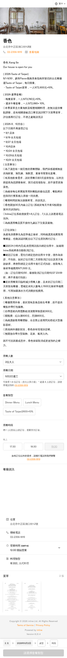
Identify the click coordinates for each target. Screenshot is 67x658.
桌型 (41, 643)
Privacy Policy (43, 625)
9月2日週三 (11, 376)
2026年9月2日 (24, 643)
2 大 (7, 643)
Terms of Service (25, 625)
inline (39, 630)
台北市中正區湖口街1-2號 (24, 523)
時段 (54, 643)
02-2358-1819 (14, 52)
